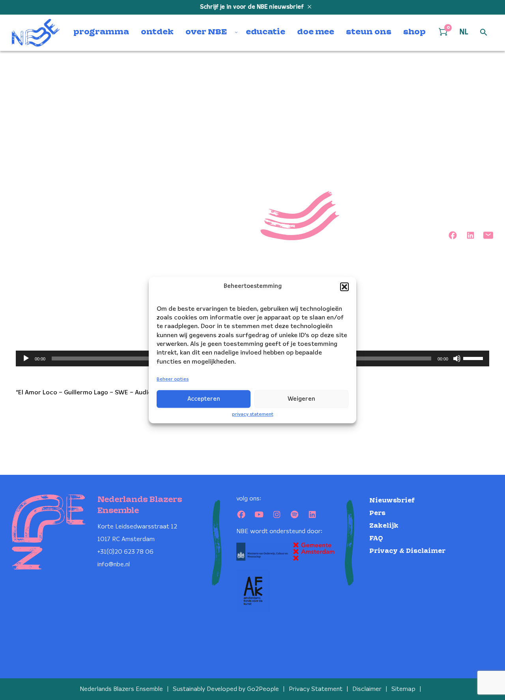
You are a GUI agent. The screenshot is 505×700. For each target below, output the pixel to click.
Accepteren (203, 399)
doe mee (315, 32)
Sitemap (403, 689)
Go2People (263, 689)
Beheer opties (173, 379)
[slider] (474, 358)
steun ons (368, 32)
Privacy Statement (315, 689)
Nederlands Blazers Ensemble (121, 689)
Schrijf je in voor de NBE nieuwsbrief (252, 7)
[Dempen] (457, 358)
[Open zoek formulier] (483, 32)
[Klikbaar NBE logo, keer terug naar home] (36, 33)
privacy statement (252, 414)
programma (101, 32)
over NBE (206, 32)
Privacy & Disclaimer (407, 551)
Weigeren (301, 399)
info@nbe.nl (113, 564)
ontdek (157, 32)
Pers (377, 513)
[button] (344, 287)
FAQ (376, 538)
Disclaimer (367, 689)
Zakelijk (383, 526)
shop (414, 32)
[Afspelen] (26, 358)
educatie (265, 32)
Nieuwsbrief (392, 501)
